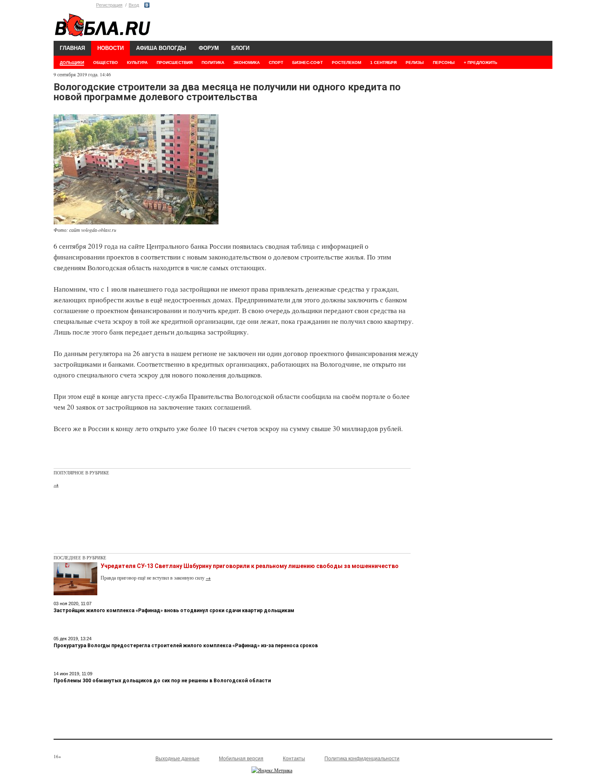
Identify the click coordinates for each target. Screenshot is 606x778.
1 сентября (383, 62)
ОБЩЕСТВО (105, 62)
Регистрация (109, 4)
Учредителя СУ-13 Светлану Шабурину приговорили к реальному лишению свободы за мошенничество (250, 566)
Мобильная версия (241, 758)
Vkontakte (147, 5)
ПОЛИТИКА (213, 62)
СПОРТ (276, 62)
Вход (134, 4)
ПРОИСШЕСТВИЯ (175, 62)
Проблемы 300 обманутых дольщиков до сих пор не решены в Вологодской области (162, 681)
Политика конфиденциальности (361, 758)
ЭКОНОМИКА (246, 62)
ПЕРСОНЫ (444, 62)
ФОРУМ (209, 48)
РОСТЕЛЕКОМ (346, 62)
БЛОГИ (240, 48)
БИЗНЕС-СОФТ (307, 62)
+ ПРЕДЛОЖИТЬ (480, 62)
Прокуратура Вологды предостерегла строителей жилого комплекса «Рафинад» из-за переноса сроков (186, 645)
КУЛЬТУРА (137, 62)
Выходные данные (177, 758)
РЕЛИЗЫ (415, 62)
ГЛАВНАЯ (72, 48)
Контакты (294, 758)
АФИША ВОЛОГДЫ (161, 48)
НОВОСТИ (110, 48)
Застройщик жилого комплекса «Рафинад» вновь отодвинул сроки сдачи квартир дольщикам (174, 610)
